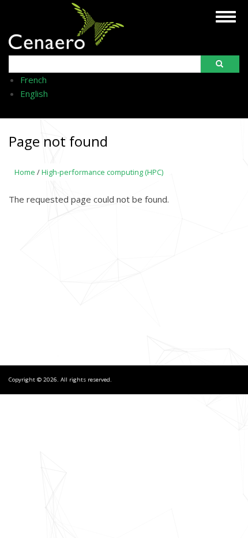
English (34, 93)
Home (24, 172)
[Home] (66, 45)
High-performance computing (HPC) (102, 172)
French (33, 79)
